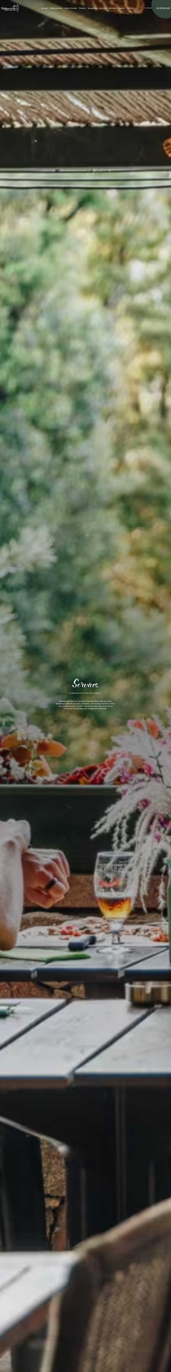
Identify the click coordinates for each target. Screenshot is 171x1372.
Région (121, 8)
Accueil (44, 8)
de (151, 8)
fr (145, 8)
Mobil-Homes (71, 8)
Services (102, 8)
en (148, 8)
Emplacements (56, 8)
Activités (112, 8)
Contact (130, 8)
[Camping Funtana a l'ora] (10, 8)
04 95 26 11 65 (163, 8)
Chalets (82, 8)
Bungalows (92, 8)
